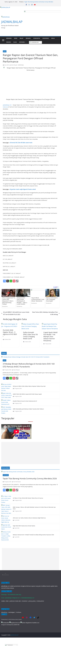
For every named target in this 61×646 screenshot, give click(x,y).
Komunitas (36, 38)
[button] (25, 42)
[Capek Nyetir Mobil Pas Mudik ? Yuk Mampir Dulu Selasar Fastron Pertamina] (51, 324)
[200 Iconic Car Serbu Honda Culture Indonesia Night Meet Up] (6, 519)
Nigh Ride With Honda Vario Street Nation (24, 526)
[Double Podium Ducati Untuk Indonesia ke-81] (6, 402)
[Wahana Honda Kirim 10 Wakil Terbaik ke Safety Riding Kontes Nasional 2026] (6, 536)
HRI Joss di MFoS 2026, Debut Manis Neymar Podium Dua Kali (29, 386)
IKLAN (15, 42)
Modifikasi (45, 38)
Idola (53, 38)
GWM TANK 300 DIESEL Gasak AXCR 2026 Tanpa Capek (27, 394)
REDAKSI (8, 42)
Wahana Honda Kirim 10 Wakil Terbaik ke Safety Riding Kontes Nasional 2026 (33, 534)
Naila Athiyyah (14, 65)
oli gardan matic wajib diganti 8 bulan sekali (23, 189)
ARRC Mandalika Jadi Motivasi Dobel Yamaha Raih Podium (28, 409)
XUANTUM (16, 624)
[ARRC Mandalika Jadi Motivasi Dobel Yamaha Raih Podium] (6, 410)
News (15, 38)
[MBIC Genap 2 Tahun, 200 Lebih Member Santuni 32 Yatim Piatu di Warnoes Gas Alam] (6, 509)
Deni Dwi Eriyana (17, 481)
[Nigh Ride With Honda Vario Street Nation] (6, 527)
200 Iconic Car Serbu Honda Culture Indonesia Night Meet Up (29, 518)
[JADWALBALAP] (5, 7)
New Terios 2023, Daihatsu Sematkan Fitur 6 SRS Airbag (45, 313)
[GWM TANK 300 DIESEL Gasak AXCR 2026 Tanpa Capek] (6, 395)
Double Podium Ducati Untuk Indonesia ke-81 (25, 401)
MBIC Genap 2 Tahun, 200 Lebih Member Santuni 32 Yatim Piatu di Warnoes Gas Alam (34, 508)
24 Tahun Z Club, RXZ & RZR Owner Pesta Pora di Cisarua (28, 498)
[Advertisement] (30, 453)
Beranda (9, 38)
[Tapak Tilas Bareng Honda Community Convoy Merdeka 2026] (30, 472)
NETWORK (22, 42)
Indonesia (5, 107)
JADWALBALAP (11, 22)
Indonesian (35, 42)
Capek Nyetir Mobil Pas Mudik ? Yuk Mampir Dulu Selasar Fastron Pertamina (50, 336)
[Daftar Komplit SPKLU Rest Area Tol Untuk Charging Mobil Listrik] (30, 324)
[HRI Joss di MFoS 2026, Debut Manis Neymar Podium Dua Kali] (6, 387)
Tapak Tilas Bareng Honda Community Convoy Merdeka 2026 (30, 478)
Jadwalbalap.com (7, 105)
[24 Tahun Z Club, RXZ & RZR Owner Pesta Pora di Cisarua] (6, 499)
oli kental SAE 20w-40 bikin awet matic (21, 142)
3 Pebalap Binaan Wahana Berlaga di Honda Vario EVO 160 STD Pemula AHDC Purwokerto (29, 365)
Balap (21, 38)
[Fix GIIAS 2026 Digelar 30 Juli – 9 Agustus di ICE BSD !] (10, 324)
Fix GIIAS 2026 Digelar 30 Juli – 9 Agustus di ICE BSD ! (10, 333)
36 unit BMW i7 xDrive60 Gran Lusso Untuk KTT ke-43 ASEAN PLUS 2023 (16, 313)
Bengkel (28, 38)
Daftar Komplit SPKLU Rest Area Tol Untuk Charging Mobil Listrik (30, 335)
